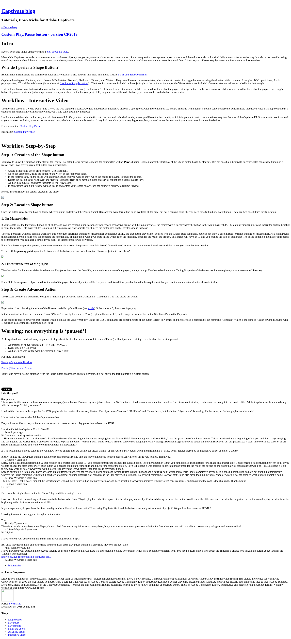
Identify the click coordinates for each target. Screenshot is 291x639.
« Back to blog (9, 27)
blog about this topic (57, 51)
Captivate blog (18, 11)
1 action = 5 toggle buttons (74, 83)
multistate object (16, 628)
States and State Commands (133, 74)
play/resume (14, 625)
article (91, 308)
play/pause (13, 622)
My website (14, 565)
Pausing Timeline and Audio (16, 368)
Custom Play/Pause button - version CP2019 (39, 34)
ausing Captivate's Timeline (17, 362)
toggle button (15, 619)
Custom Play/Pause (30, 126)
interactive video (17, 634)
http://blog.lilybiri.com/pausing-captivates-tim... (26, 556)
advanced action (16, 631)
